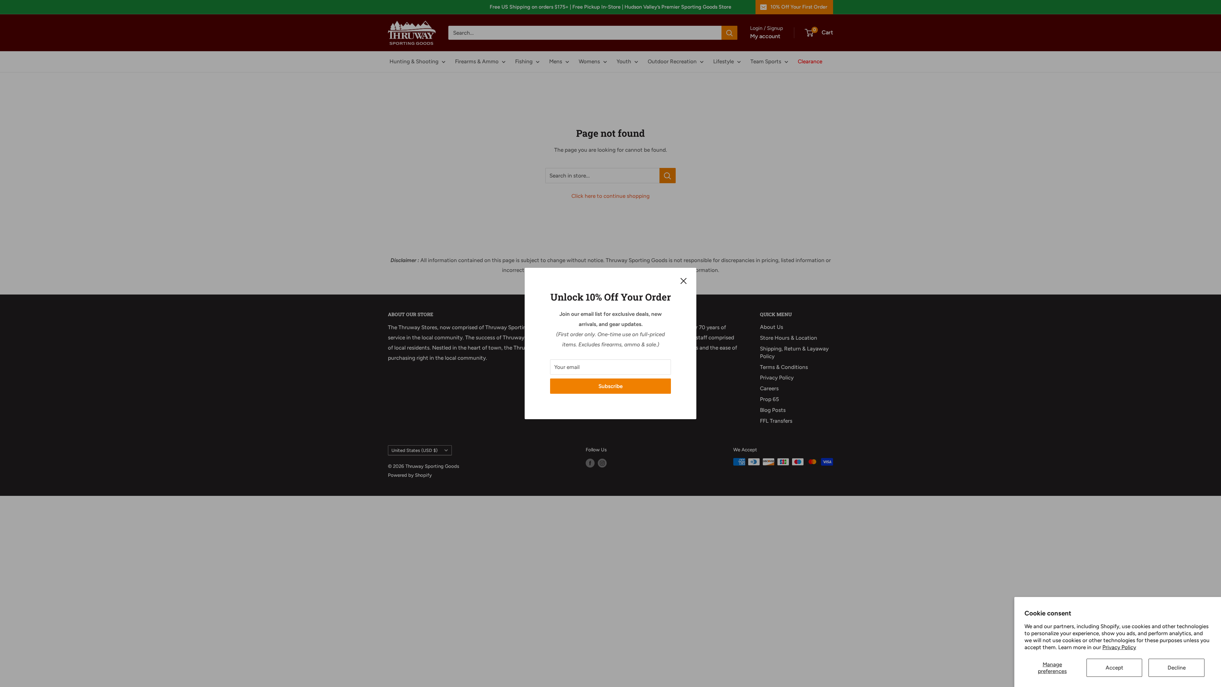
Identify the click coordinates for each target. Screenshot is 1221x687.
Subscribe (610, 386)
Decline (1177, 667)
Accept (1114, 667)
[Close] (683, 280)
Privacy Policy (1119, 647)
